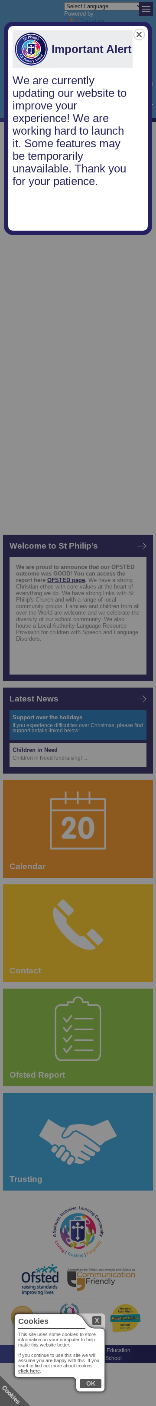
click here (29, 1370)
